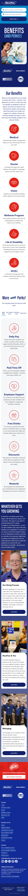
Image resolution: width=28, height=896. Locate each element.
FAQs (2, 817)
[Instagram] (9, 861)
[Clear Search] (24, 10)
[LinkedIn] (13, 861)
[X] (6, 861)
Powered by (14, 893)
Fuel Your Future (5, 807)
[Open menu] (2, 3)
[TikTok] (16, 861)
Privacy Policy (21, 890)
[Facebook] (2, 861)
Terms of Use (20, 887)
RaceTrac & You (5, 815)
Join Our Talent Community (14, 777)
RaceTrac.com (5, 855)
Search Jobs (13, 19)
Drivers (3, 840)
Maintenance (23, 313)
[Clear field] (24, 14)
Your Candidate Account (7, 847)
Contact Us (4, 852)
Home (3, 805)
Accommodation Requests (8, 850)
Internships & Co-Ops (7, 830)
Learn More (14, 612)
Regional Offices (5, 827)
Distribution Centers (6, 837)
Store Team (3, 313)
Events (3, 810)
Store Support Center (9, 313)
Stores (3, 825)
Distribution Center (16, 313)
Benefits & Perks (5, 812)
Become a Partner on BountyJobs (10, 876)
